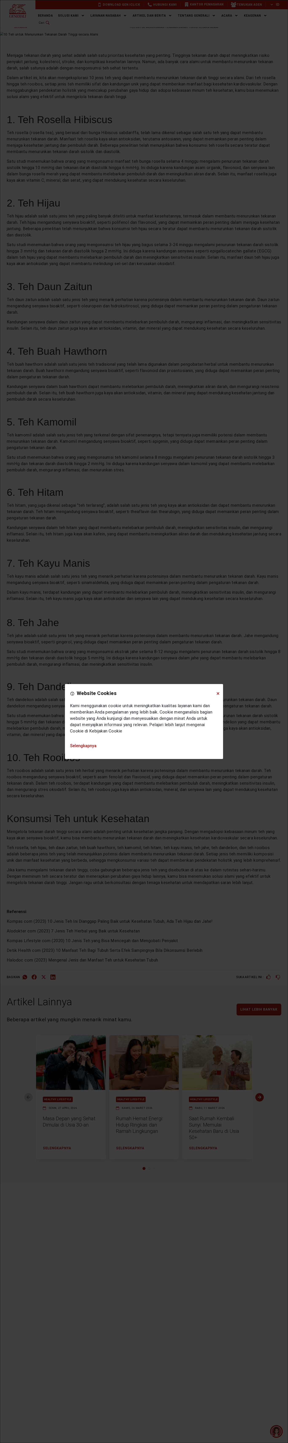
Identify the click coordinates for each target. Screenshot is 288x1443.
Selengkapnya (83, 745)
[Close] (218, 693)
